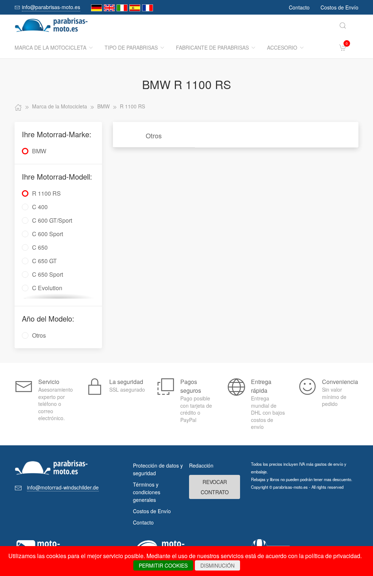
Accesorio (282, 47)
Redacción (201, 465)
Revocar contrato (215, 487)
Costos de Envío (339, 7)
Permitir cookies (163, 565)
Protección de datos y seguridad (158, 469)
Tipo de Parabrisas (131, 47)
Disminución (217, 565)
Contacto (299, 7)
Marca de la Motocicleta (50, 47)
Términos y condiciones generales (146, 492)
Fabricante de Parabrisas (212, 47)
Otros (154, 135)
